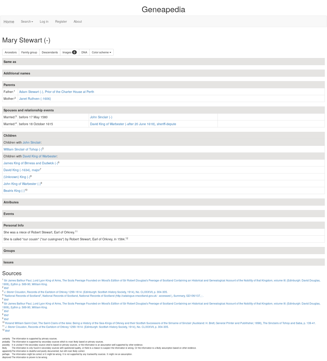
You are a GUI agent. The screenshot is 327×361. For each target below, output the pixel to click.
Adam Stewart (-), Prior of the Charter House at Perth (56, 91)
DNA (84, 52)
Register (61, 21)
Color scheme (100, 52)
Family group (29, 52)
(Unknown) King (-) (17, 176)
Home (9, 21)
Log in (44, 21)
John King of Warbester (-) (22, 183)
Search (26, 21)
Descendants (50, 52)
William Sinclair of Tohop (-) (23, 149)
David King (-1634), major (22, 170)
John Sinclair (32, 142)
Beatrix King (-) (14, 190)
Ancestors (11, 52)
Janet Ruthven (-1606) (35, 98)
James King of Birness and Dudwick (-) (31, 163)
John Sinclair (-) (101, 117)
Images (69, 52)
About (78, 21)
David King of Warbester (40, 156)
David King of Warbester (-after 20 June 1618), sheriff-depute (133, 124)
